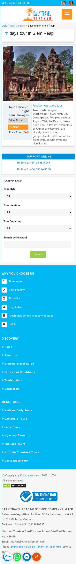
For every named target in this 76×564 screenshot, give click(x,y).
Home (8, 346)
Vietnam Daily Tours (18, 410)
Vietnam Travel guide (19, 363)
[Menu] (67, 14)
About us (10, 355)
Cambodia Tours (15, 418)
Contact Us (11, 388)
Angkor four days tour (47, 105)
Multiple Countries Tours (21, 452)
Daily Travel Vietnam (13, 25)
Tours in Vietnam (38, 13)
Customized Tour (16, 460)
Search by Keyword (15, 237)
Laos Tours (12, 427)
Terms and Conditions (19, 372)
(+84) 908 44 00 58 (16, 2)
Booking (14, 126)
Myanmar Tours (15, 435)
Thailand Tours (14, 443)
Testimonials (13, 380)
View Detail (16, 120)
